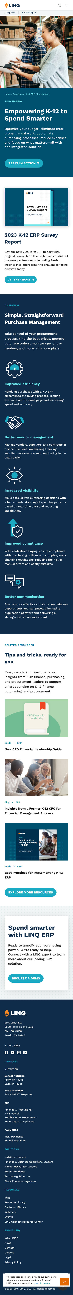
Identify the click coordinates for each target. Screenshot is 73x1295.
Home (8, 94)
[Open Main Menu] (66, 5)
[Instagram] (19, 1052)
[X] (12, 1052)
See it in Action (22, 163)
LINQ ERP (30, 94)
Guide (8, 743)
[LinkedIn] (25, 1052)
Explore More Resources (30, 892)
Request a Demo (26, 978)
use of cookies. (42, 1283)
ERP (19, 743)
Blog (7, 802)
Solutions (18, 94)
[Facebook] (6, 1052)
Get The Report (19, 279)
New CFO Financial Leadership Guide (33, 749)
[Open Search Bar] (59, 5)
